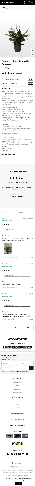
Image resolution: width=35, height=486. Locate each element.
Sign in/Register (17, 382)
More (23, 240)
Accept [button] (19, 483)
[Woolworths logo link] (8, 2)
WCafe (17, 404)
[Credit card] (17, 436)
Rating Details (20, 182)
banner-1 (18, 54)
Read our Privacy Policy (22, 371)
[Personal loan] (25, 436)
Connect (17, 401)
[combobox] (19, 8)
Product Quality (8, 229)
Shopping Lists (18, 389)
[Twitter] (12, 454)
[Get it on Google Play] (17, 347)
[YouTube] (23, 454)
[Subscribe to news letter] (31, 368)
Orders (17, 385)
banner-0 (16, 54)
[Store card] (9, 436)
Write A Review (17, 197)
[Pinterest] (15, 454)
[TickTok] (27, 454)
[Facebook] (8, 454)
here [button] (29, 480)
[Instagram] (19, 454)
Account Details (17, 392)
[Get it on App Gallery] (27, 347)
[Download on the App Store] (7, 347)
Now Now (17, 408)
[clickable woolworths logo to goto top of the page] (17, 339)
